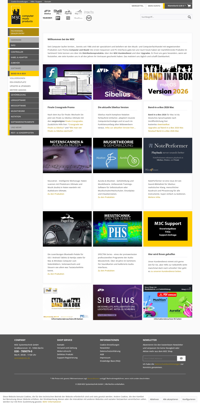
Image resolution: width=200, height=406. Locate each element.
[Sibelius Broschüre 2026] (118, 302)
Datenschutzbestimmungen (167, 364)
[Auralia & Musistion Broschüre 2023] (168, 302)
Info (13, 45)
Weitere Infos (154, 197)
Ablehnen (154, 399)
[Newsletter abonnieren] (181, 358)
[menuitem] (190, 1)
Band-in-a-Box (18, 73)
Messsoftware (18, 105)
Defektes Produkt (65, 354)
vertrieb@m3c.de (22, 358)
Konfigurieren (189, 399)
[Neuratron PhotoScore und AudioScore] (67, 155)
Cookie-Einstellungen (19, 1)
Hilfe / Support (36, 1)
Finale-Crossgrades (74, 121)
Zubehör (15, 62)
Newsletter (105, 348)
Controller (17, 52)
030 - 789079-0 (23, 351)
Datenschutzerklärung (110, 351)
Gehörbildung (18, 94)
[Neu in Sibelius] (117, 82)
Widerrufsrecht (64, 351)
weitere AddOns (18, 90)
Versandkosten (93, 378)
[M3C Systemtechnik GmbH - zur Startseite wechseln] (23, 19)
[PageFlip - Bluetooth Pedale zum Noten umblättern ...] (67, 229)
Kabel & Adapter (19, 57)
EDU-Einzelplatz (18, 82)
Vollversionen (17, 78)
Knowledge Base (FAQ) (110, 361)
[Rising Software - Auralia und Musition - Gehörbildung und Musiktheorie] (117, 155)
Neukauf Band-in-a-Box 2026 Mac (163, 131)
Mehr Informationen (52, 401)
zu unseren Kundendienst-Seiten (166, 271)
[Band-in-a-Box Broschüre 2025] (67, 302)
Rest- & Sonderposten (22, 132)
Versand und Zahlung (67, 348)
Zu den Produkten (56, 194)
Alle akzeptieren (170, 399)
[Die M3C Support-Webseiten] (168, 229)
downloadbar (163, 124)
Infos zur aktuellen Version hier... (120, 127)
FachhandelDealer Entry (17, 32)
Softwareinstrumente (22, 122)
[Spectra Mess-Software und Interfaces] (117, 229)
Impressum (105, 357)
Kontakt (48, 1)
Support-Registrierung (67, 357)
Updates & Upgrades (20, 86)
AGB (102, 354)
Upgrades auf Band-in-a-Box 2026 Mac (165, 127)
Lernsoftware (18, 100)
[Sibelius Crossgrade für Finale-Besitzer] (67, 82)
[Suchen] (189, 17)
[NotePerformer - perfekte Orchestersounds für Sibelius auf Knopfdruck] (168, 155)
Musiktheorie (18, 111)
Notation (16, 116)
